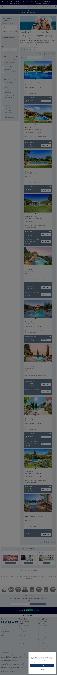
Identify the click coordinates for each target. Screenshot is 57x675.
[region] (42, 663)
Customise (42, 669)
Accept (42, 665)
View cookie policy (34, 662)
